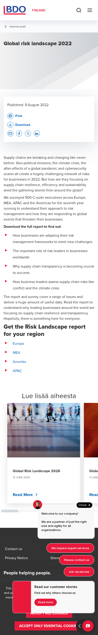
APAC (17, 370)
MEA (16, 352)
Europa (18, 343)
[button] (18, 125)
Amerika (19, 361)
